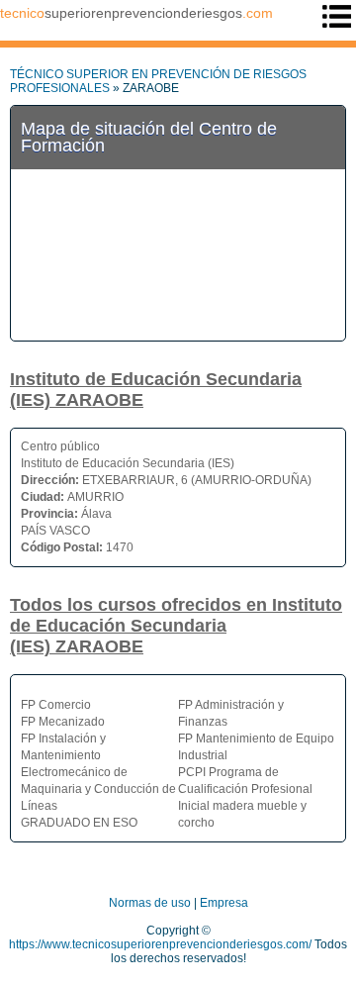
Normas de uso (150, 903)
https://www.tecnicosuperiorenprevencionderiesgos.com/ (160, 944)
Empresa (224, 903)
